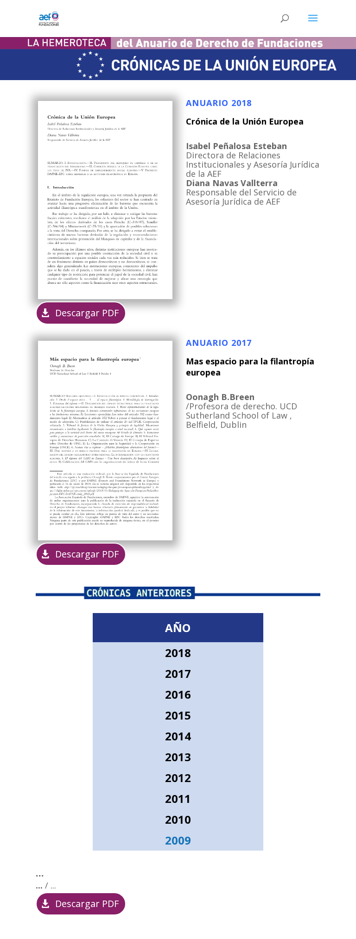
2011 (178, 798)
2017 (178, 673)
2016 (178, 694)
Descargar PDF (87, 313)
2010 (178, 819)
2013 (178, 756)
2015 (178, 715)
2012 (178, 777)
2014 (178, 736)
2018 (178, 652)
